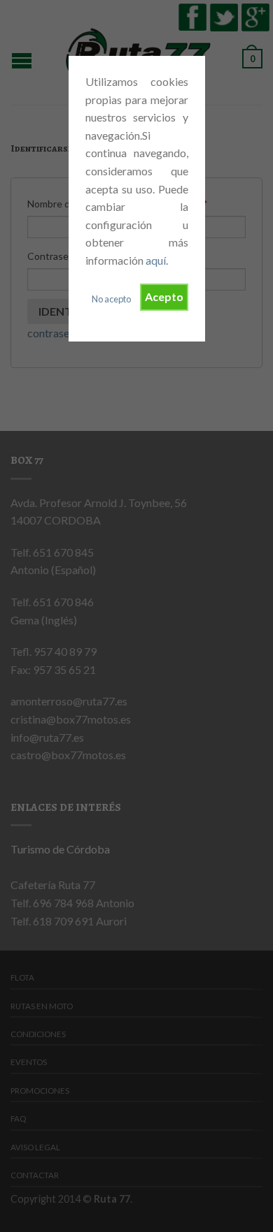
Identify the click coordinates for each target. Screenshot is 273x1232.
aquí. (157, 260)
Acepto (164, 296)
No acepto (111, 299)
